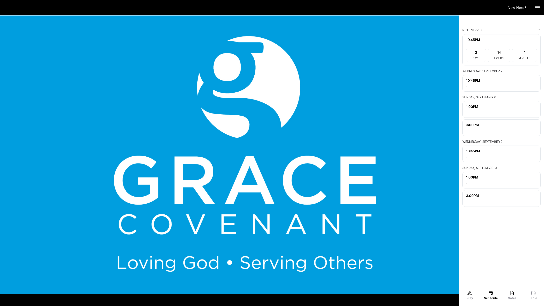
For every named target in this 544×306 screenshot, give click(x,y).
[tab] (469, 295)
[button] (537, 8)
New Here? (519, 8)
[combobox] (519, 30)
